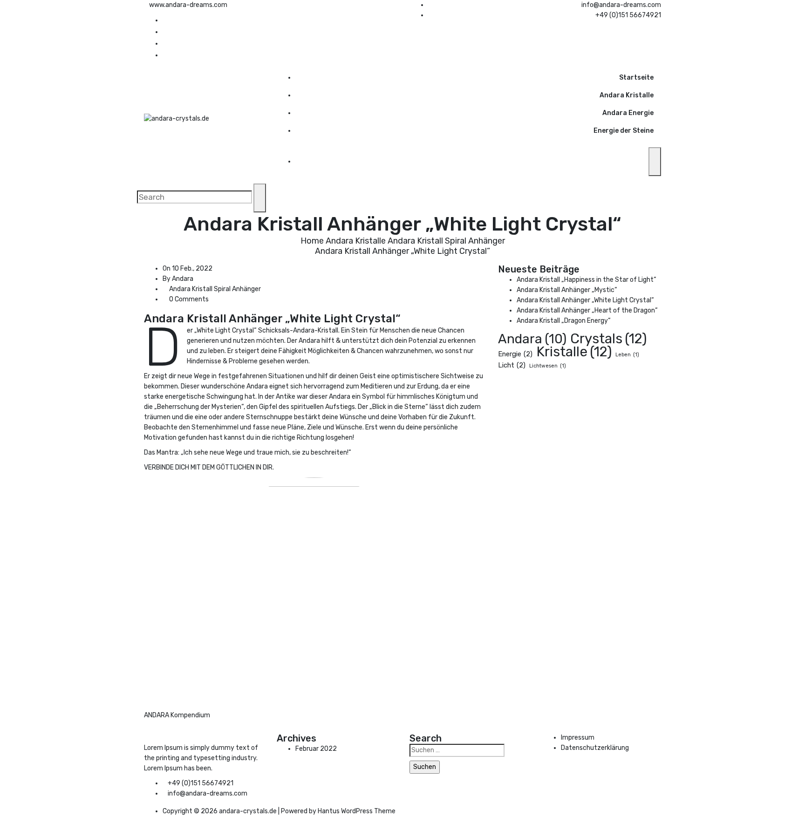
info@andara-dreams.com (621, 5)
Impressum (577, 738)
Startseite (636, 78)
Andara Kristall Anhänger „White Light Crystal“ (585, 300)
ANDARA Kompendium (177, 715)
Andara (532, 339)
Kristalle (574, 352)
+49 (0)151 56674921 (628, 15)
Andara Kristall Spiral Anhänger (446, 241)
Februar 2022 (316, 749)
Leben (627, 355)
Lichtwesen (547, 366)
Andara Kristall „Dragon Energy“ (564, 321)
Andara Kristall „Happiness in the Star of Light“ (586, 280)
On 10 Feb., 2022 (187, 268)
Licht (511, 365)
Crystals (608, 338)
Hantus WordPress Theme (357, 811)
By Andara (178, 279)
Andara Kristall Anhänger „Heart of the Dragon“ (587, 310)
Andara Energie (628, 113)
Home (312, 241)
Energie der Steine (624, 131)
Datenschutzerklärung (595, 748)
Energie (515, 354)
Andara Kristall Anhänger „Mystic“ (567, 290)
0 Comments (188, 299)
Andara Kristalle (627, 95)
